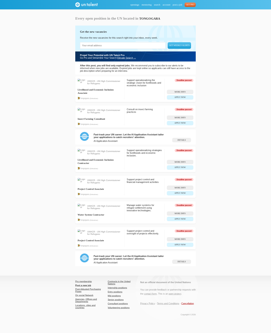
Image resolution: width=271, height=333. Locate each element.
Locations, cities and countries (85, 306)
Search (157, 4)
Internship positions (117, 288)
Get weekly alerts (179, 45)
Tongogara (84, 98)
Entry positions (115, 292)
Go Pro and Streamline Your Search (108, 56)
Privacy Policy (147, 303)
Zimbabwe (94, 98)
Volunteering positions (119, 307)
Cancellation (187, 303)
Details (182, 140)
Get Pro (190, 5)
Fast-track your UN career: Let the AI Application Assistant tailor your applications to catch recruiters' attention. (129, 136)
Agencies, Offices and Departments (86, 300)
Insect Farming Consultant (91, 119)
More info (180, 92)
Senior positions (116, 299)
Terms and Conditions (168, 303)
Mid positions (114, 296)
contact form (150, 293)
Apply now (180, 97)
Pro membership (83, 281)
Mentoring (147, 4)
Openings (134, 4)
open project (175, 293)
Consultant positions (118, 303)
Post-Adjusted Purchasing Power (88, 290)
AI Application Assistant (105, 141)
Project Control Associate (91, 189)
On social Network (84, 295)
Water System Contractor (91, 214)
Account (166, 4)
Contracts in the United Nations (119, 282)
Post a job (177, 4)
